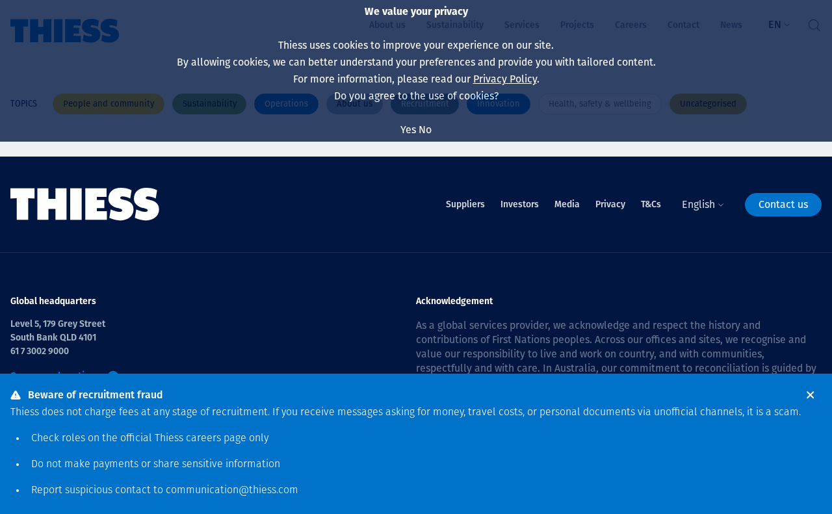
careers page (216, 438)
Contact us (783, 204)
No (425, 129)
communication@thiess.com (232, 490)
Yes (408, 129)
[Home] (85, 204)
